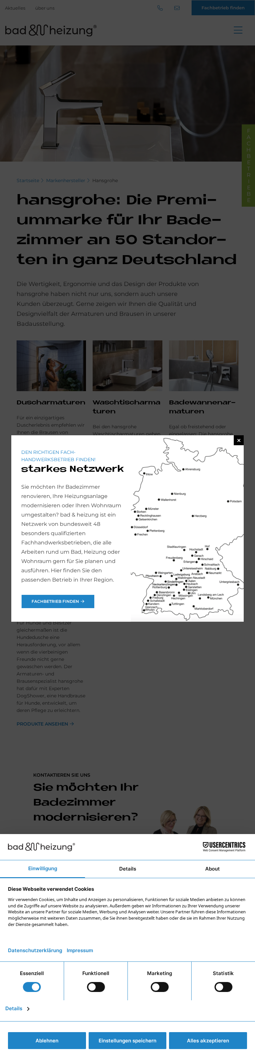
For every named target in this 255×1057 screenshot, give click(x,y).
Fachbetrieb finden (55, 601)
